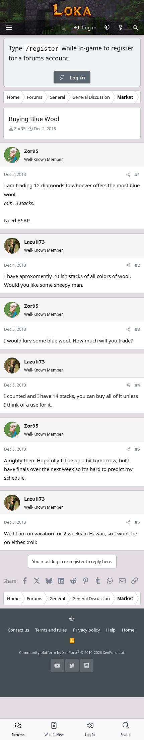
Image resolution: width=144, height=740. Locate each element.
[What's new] (121, 27)
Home (128, 630)
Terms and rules (51, 630)
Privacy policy (86, 630)
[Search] (135, 27)
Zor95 (19, 129)
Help (111, 630)
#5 (137, 449)
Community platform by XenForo (72, 652)
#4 (137, 385)
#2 (137, 265)
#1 (137, 174)
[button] (107, 27)
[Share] (128, 174)
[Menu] (8, 27)
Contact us (18, 630)
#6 (137, 522)
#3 (137, 329)
